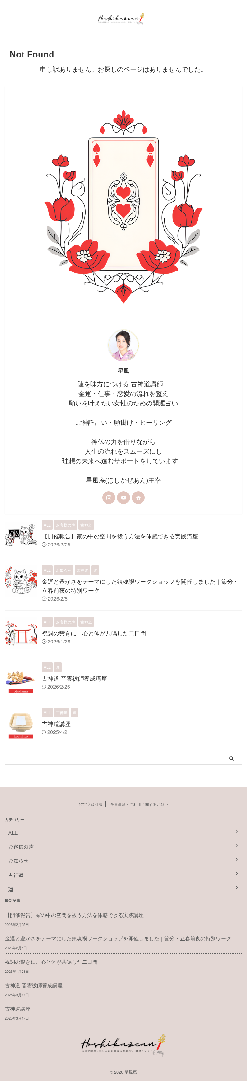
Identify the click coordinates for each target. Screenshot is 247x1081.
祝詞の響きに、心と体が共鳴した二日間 (94, 633)
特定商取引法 (90, 804)
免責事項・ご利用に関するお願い (139, 804)
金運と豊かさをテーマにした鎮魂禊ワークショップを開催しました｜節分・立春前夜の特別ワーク (118, 938)
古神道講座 (56, 723)
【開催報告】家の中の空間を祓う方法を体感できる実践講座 (120, 536)
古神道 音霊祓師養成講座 (74, 678)
